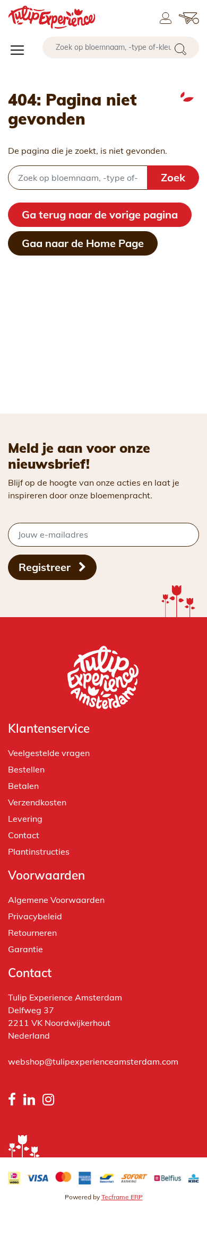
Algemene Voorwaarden (56, 899)
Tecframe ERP (122, 1197)
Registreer (46, 567)
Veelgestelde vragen (49, 753)
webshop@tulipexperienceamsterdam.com (93, 1061)
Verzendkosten (37, 802)
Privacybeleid (35, 916)
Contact (23, 835)
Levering (25, 818)
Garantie (25, 949)
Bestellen (26, 769)
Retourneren (32, 932)
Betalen (23, 785)
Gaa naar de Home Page (83, 243)
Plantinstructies (39, 851)
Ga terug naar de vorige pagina (100, 214)
